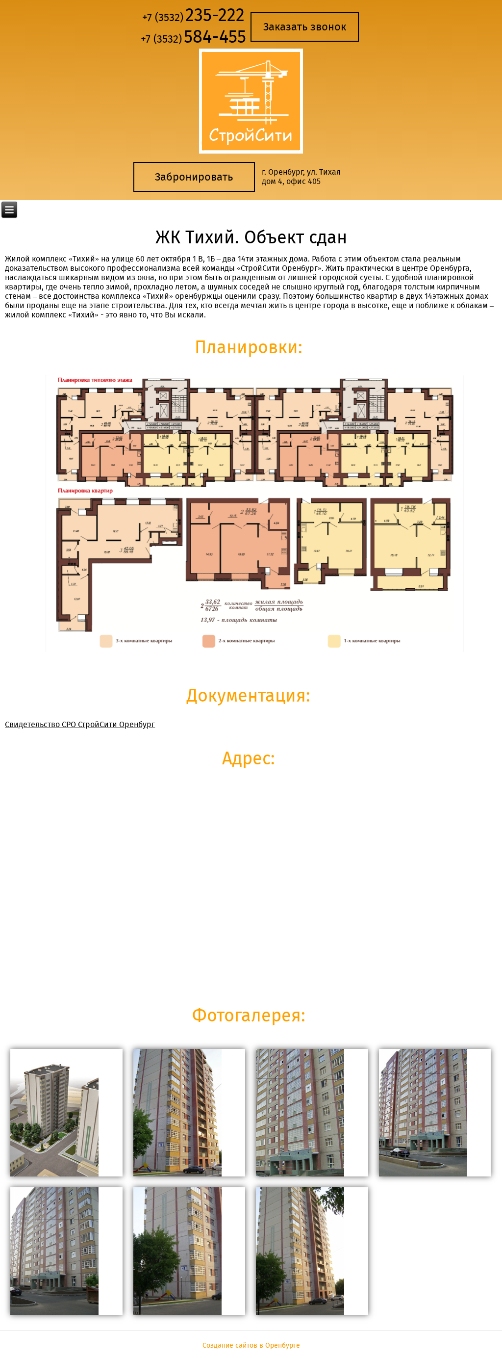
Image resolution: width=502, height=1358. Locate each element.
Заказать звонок (304, 26)
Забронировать (194, 176)
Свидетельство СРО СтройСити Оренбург (80, 724)
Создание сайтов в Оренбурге (251, 1345)
